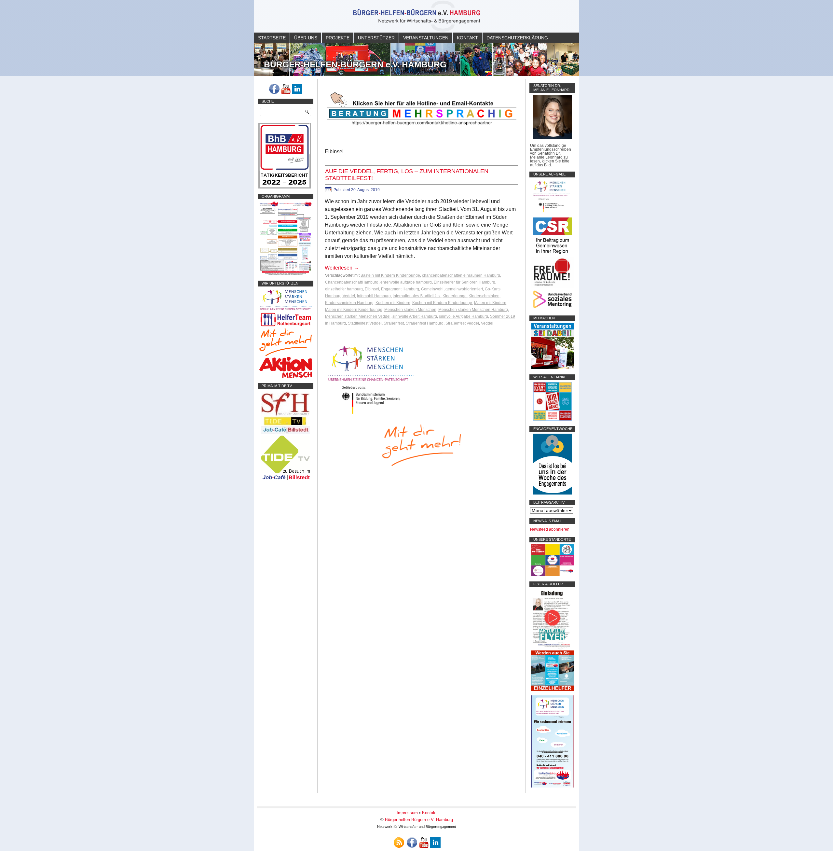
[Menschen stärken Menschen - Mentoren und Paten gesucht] (371, 414)
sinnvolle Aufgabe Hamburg (463, 316)
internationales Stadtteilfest (417, 296)
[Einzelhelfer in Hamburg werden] (552, 689)
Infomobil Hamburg (374, 296)
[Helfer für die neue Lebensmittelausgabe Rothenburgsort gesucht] (285, 326)
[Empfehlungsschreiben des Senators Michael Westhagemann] (552, 137)
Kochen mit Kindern (393, 302)
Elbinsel (372, 289)
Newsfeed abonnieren (549, 529)
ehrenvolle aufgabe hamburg (406, 282)
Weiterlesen (342, 268)
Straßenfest (394, 323)
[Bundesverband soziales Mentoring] (552, 309)
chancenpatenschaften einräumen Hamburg (461, 275)
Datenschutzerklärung (517, 37)
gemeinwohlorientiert (464, 289)
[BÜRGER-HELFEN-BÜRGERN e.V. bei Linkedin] (297, 89)
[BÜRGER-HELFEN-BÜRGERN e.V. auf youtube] (285, 89)
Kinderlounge (455, 296)
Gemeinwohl (432, 289)
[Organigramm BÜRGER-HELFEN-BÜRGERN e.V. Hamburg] (285, 274)
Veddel (487, 323)
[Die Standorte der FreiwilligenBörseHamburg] (552, 575)
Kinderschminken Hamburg (349, 302)
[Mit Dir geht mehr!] (285, 355)
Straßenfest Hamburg (425, 323)
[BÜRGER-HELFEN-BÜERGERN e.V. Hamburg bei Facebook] (274, 89)
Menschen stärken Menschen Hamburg (473, 309)
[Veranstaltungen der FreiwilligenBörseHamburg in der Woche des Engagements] (552, 493)
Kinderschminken (484, 296)
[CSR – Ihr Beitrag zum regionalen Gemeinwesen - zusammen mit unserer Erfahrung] (552, 255)
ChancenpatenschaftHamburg (351, 282)
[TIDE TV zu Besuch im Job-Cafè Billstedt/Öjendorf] (285, 480)
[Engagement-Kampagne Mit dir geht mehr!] (421, 444)
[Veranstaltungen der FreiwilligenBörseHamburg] (552, 368)
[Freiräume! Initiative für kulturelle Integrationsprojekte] (552, 286)
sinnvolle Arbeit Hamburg (414, 316)
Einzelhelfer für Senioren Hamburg (464, 282)
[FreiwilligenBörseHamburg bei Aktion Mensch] (285, 376)
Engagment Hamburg (400, 289)
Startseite (272, 37)
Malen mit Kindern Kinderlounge (353, 309)
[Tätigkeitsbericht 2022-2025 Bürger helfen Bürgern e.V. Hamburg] (284, 187)
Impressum (407, 812)
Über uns (305, 37)
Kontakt (467, 37)
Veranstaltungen (425, 37)
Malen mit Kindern (490, 302)
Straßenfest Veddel (462, 323)
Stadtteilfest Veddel (365, 323)
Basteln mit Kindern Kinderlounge (390, 275)
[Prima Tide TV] (285, 433)
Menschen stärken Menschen (410, 309)
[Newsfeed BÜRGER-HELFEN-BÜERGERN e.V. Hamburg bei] (399, 842)
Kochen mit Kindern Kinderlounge (442, 302)
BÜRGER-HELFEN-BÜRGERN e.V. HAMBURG (355, 64)
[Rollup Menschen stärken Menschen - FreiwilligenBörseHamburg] (552, 786)
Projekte (337, 37)
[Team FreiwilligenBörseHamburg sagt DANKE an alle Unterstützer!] (552, 419)
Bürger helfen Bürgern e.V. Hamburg (419, 819)
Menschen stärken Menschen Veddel (357, 316)
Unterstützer (376, 37)
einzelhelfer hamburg (344, 289)
